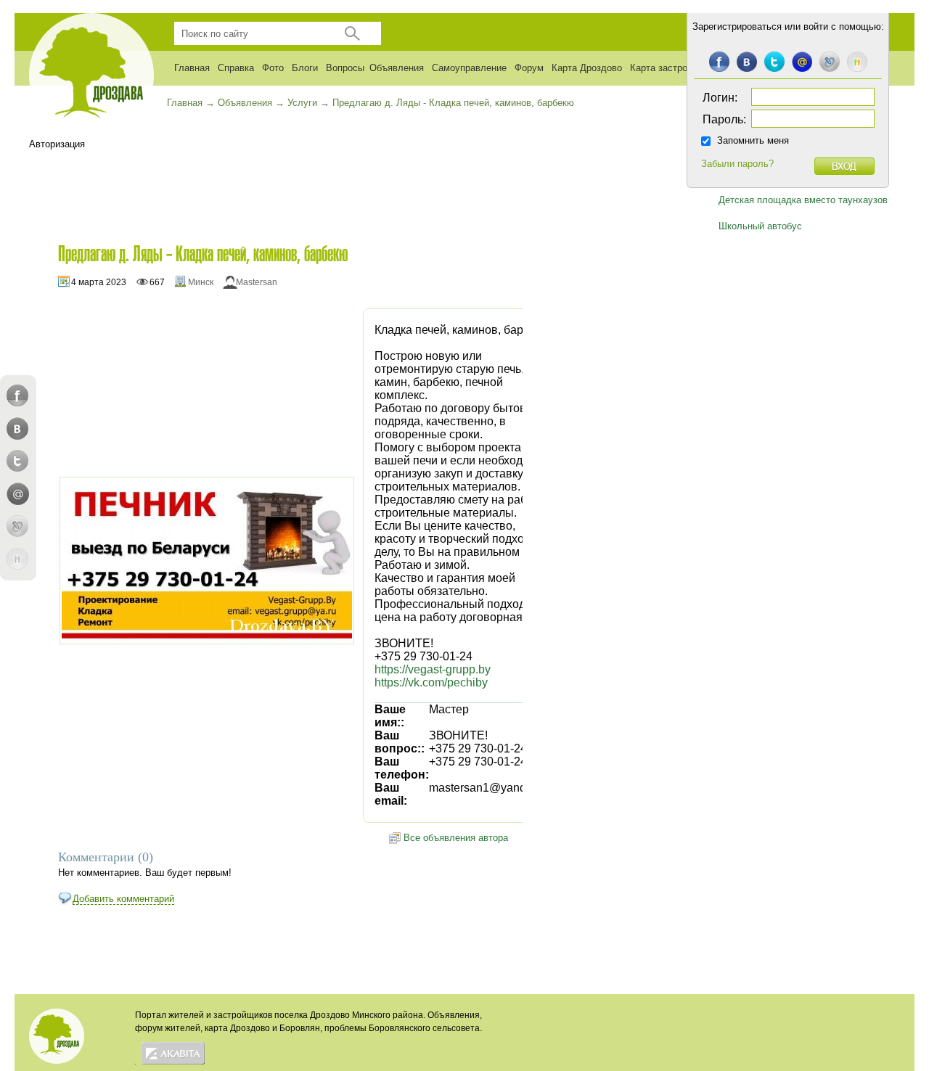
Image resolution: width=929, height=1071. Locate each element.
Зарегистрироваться (737, 26)
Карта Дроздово (587, 67)
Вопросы (345, 67)
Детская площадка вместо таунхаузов (803, 199)
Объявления (396, 67)
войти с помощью (842, 26)
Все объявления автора (456, 837)
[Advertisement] (287, 182)
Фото (273, 67)
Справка (236, 67)
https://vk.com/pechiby (431, 682)
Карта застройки (666, 67)
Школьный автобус (760, 226)
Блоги (305, 67)
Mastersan (256, 282)
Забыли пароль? (737, 163)
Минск (200, 282)
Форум (529, 67)
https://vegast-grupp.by (433, 669)
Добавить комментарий (123, 898)
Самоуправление (469, 67)
